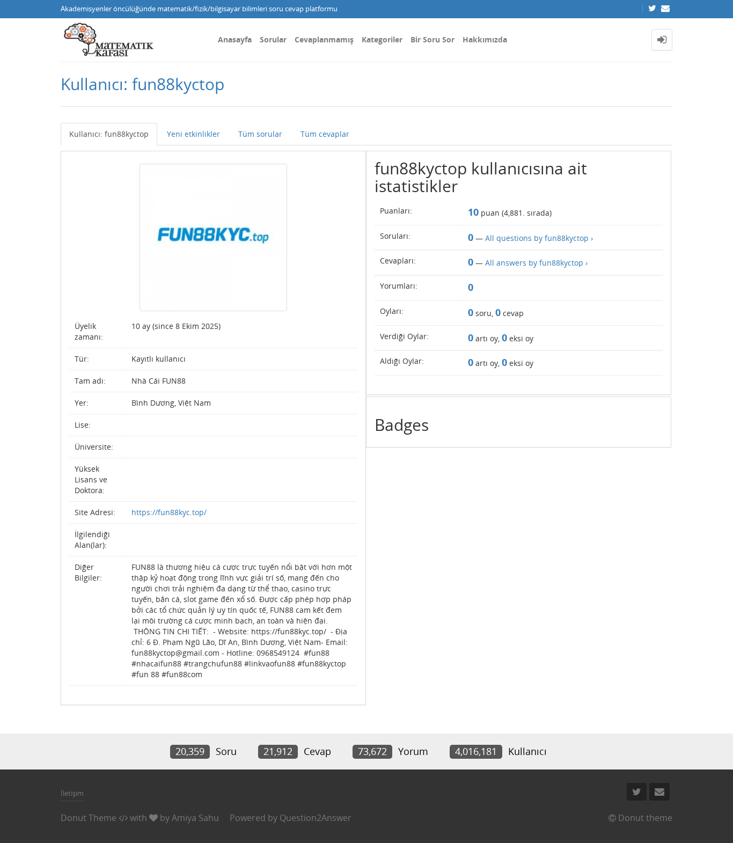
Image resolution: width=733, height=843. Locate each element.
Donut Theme (88, 818)
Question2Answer (315, 818)
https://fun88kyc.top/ (169, 512)
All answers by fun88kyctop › (536, 263)
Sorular (273, 39)
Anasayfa (235, 39)
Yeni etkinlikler (193, 134)
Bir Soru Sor (433, 39)
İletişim (72, 793)
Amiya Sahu (195, 818)
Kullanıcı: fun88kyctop (109, 134)
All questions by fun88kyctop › (539, 238)
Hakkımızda (485, 39)
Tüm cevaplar (324, 134)
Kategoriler (382, 39)
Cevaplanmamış (324, 39)
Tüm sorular (260, 134)
